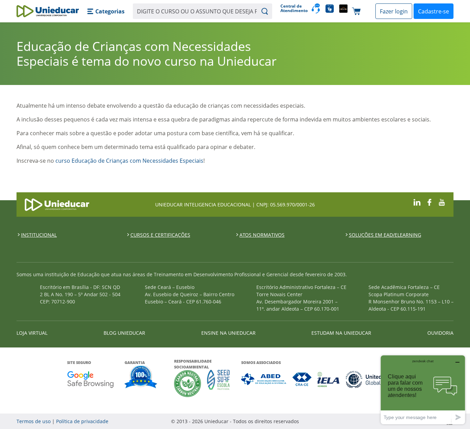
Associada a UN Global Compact (374, 379)
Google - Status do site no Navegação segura (90, 379)
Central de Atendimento (293, 8)
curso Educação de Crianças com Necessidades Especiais (129, 160)
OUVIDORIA (440, 333)
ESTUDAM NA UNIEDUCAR (341, 333)
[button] (106, 11)
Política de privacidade (82, 421)
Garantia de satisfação (141, 378)
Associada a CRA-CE (302, 379)
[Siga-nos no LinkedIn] (417, 201)
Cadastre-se (433, 11)
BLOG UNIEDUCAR (124, 333)
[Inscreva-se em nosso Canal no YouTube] (441, 201)
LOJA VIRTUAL (32, 333)
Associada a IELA (329, 379)
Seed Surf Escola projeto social (218, 383)
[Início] (48, 11)
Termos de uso (34, 421)
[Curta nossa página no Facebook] (429, 201)
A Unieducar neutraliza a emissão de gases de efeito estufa (187, 383)
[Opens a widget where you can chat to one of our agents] (423, 390)
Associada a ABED (264, 379)
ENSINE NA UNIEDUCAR (228, 333)
